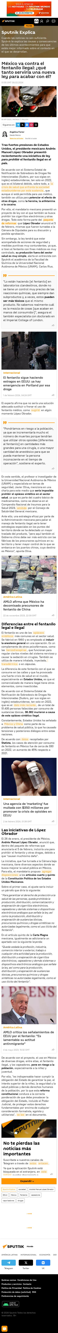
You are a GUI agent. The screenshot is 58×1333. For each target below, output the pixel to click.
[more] (53, 325)
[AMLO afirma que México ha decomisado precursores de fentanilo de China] (29, 575)
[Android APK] (10, 1304)
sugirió (35, 410)
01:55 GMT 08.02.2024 (12, 82)
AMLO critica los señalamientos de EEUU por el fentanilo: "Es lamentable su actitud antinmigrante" (28, 1038)
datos (24, 739)
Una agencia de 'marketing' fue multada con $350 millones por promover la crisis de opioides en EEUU (27, 809)
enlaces (43, 1163)
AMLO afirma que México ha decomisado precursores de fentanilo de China (23, 605)
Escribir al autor (31, 138)
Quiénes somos (8, 1280)
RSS (34, 1292)
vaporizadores (8, 1200)
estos (33, 1163)
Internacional (11, 373)
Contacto (27, 1284)
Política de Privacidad (11, 1288)
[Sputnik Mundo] (8, 22)
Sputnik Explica (9, 1189)
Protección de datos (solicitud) (16, 1292)
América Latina (12, 597)
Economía (44, 1254)
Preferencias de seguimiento (15, 1296)
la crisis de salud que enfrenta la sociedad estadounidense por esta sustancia (27, 187)
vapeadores (35, 1195)
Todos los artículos (16, 138)
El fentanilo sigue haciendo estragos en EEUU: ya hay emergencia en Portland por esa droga (26, 383)
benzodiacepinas (16, 650)
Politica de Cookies (32, 1288)
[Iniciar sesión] (42, 21)
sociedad (22, 1189)
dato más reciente (25, 705)
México (14, 1195)
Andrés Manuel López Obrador (41, 1189)
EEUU (5, 1195)
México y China (13, 724)
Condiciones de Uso (26, 1280)
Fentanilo (23, 1195)
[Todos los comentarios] (4, 1329)
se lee (21, 1114)
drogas (20, 1200)
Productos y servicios (11, 1284)
